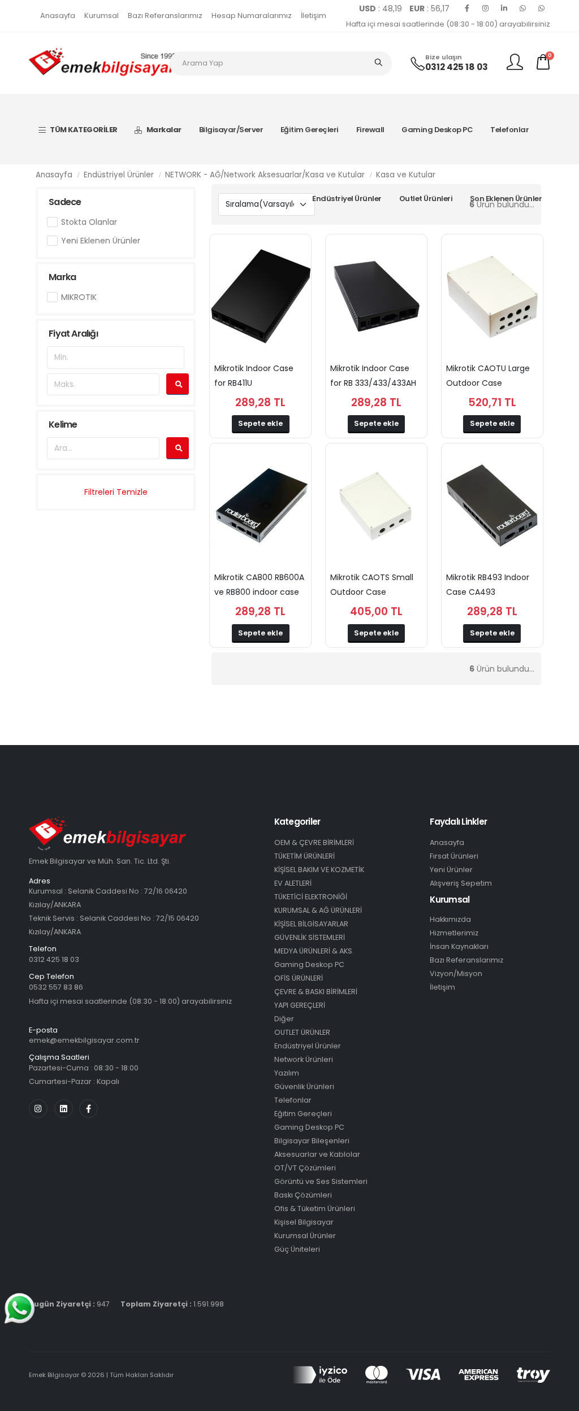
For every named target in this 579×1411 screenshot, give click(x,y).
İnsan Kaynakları (459, 946)
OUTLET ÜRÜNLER (302, 1032)
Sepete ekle (260, 423)
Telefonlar (509, 129)
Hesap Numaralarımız (251, 15)
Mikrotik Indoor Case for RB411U (253, 376)
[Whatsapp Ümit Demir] (542, 8)
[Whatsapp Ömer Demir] (523, 8)
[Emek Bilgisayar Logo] (102, 62)
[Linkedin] (504, 8)
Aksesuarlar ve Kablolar (317, 1154)
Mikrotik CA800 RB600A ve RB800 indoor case (259, 585)
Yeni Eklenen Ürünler (100, 240)
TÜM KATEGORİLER (84, 129)
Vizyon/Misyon (456, 973)
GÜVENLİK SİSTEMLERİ (309, 937)
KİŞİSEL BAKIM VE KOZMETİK (319, 869)
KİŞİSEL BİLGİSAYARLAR (311, 924)
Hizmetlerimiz (454, 933)
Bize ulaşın (443, 57)
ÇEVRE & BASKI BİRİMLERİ (315, 991)
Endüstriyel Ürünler (347, 198)
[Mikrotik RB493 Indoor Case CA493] (492, 505)
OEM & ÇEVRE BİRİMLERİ (314, 842)
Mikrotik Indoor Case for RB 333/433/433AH (373, 376)
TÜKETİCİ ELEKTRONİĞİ (310, 897)
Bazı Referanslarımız (165, 15)
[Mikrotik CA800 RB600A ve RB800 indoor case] (260, 505)
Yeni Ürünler (451, 869)
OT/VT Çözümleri (305, 1168)
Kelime (63, 424)
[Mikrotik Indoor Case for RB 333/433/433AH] (376, 296)
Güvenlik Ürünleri (304, 1086)
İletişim (313, 15)
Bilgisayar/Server (231, 129)
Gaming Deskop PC (437, 129)
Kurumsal (101, 15)
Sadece (65, 201)
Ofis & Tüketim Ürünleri (314, 1208)
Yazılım (286, 1073)
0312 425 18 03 (456, 67)
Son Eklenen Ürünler (506, 198)
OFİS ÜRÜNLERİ (298, 978)
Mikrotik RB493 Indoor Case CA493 (487, 585)
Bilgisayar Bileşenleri (311, 1141)
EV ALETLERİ (293, 883)
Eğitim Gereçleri (309, 129)
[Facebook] (467, 8)
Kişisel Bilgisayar (304, 1222)
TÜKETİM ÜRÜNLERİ (304, 856)
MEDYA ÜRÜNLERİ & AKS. (314, 951)
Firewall (370, 129)
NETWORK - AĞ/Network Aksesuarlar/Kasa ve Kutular (265, 174)
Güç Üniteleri (297, 1249)
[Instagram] (486, 8)
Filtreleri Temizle (116, 492)
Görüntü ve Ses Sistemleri (321, 1181)
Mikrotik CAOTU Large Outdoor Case (488, 376)
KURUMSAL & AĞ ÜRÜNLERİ (318, 910)
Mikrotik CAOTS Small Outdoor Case (371, 585)
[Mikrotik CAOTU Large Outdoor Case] (492, 296)
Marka (62, 277)
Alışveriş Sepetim (461, 883)
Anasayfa (57, 15)
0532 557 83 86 (56, 987)
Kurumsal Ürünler (305, 1235)
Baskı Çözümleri (303, 1195)
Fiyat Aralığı (73, 333)
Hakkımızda (450, 919)
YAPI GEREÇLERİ (299, 1005)
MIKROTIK (79, 297)
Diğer (284, 1019)
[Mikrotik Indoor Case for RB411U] (260, 296)
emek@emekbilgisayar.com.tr (84, 1040)
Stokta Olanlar (89, 222)
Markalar (164, 129)
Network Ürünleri (303, 1059)
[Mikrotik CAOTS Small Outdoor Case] (376, 505)
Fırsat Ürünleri (454, 856)
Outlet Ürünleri (426, 198)
